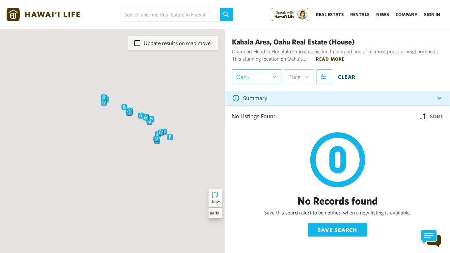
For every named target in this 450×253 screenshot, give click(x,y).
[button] (124, 107)
